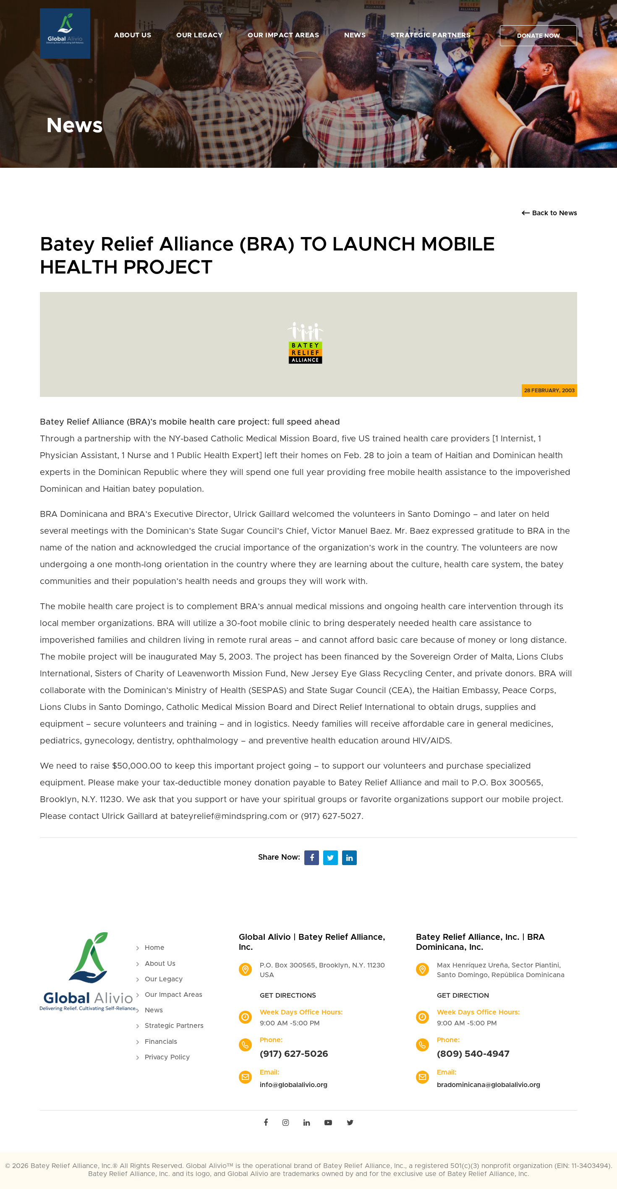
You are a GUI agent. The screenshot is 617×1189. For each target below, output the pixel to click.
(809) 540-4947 (473, 1054)
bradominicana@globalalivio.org (488, 1085)
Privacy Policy (167, 1057)
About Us (132, 35)
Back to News (554, 213)
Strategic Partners (431, 35)
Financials (161, 1041)
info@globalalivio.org (293, 1085)
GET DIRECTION (463, 995)
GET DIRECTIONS (288, 995)
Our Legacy (199, 35)
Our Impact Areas (283, 35)
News (355, 35)
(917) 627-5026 (294, 1054)
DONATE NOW (538, 36)
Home (155, 947)
